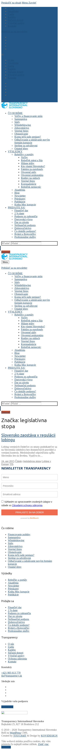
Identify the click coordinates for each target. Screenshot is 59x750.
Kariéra (12, 649)
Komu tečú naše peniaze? (21, 555)
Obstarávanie (14, 552)
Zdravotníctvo (15, 546)
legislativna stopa (32, 461)
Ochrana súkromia (17, 658)
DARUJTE (7, 706)
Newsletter (13, 585)
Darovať (5, 252)
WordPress (15, 732)
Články (19, 461)
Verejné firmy (15, 549)
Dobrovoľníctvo (16, 622)
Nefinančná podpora (18, 619)
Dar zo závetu (15, 616)
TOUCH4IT (19, 735)
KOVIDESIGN (49, 735)
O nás (11, 644)
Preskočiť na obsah (11, 2)
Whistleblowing (16, 540)
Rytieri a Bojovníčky (18, 628)
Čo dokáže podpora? (18, 625)
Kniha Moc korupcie (18, 591)
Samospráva (14, 537)
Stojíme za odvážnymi (19, 558)
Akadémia (13, 582)
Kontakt (12, 661)
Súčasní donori (15, 652)
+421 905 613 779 (10, 672)
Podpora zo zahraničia (19, 613)
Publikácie (13, 594)
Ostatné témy (14, 566)
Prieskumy (13, 588)
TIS (11, 464)
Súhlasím (6, 747)
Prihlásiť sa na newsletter (14, 31)
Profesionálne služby (18, 631)
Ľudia (11, 646)
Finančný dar (14, 607)
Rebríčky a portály (17, 579)
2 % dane (13, 610)
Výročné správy (16, 655)
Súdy (10, 543)
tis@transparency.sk (11, 675)
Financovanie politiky (19, 534)
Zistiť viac (43, 744)
